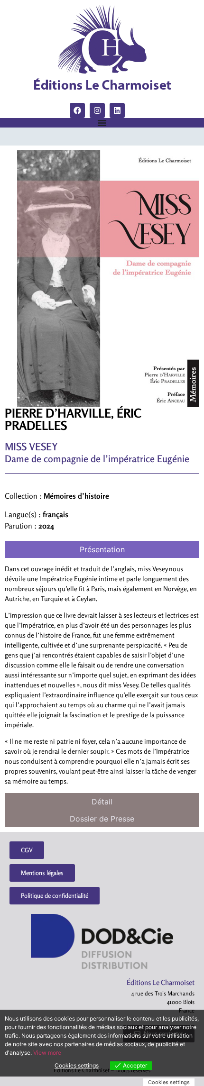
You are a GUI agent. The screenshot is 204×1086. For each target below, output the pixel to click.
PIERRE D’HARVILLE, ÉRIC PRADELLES (73, 419)
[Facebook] (77, 110)
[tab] (102, 549)
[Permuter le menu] (102, 123)
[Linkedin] (117, 110)
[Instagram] (97, 110)
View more (47, 1052)
